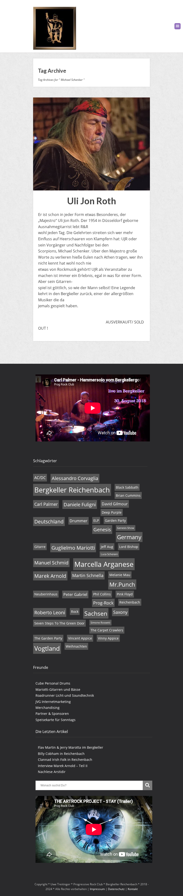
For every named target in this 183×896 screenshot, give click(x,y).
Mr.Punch (122, 584)
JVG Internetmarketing (53, 701)
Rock (74, 611)
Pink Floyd (125, 594)
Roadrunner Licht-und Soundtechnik (65, 695)
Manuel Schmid (51, 562)
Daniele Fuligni (80, 504)
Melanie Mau (119, 575)
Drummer (78, 520)
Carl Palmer (46, 504)
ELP (96, 520)
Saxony (120, 612)
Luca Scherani (109, 554)
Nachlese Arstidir (52, 771)
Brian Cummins (128, 495)
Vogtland (47, 648)
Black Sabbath (127, 487)
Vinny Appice (108, 638)
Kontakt (133, 889)
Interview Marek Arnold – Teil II (62, 765)
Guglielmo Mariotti (73, 547)
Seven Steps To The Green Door (59, 623)
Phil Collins (102, 594)
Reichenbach (129, 602)
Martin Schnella (87, 575)
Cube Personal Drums (53, 683)
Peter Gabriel (75, 594)
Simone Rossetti (100, 622)
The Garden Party (48, 638)
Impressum (97, 889)
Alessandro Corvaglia (75, 478)
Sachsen (95, 613)
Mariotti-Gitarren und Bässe (58, 689)
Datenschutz (116, 889)
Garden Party (115, 520)
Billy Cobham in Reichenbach (61, 753)
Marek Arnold (50, 576)
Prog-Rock (103, 603)
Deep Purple (112, 512)
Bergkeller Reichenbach (72, 490)
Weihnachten (76, 646)
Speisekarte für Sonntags (56, 719)
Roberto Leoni (49, 612)
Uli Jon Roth (91, 200)
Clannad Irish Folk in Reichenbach (65, 759)
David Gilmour (115, 504)
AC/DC (40, 477)
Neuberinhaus (45, 594)
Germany (129, 537)
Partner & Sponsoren (52, 713)
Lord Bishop (128, 546)
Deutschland (49, 521)
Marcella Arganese (103, 564)
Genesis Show (125, 528)
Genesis (102, 529)
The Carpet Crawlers (107, 630)
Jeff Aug (107, 546)
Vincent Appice (80, 638)
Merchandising (48, 707)
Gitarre (40, 546)
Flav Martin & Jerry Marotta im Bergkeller (70, 747)
